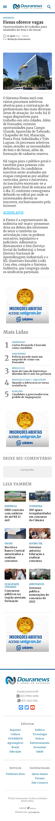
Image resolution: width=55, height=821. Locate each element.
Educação (15, 751)
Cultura (15, 734)
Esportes (15, 729)
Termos (40, 778)
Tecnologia (40, 734)
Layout (22, 808)
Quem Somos (40, 774)
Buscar (48, 7)
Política (39, 729)
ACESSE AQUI (13, 212)
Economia (40, 747)
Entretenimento (40, 742)
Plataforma (21, 812)
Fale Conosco (40, 782)
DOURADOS (15, 738)
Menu (5, 7)
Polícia (39, 738)
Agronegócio (15, 742)
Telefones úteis (15, 774)
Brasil (15, 747)
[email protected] (27, 691)
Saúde (39, 751)
